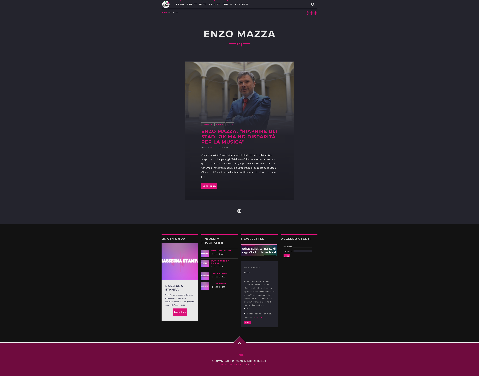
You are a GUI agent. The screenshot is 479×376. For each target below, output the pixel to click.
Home (164, 12)
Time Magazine (219, 273)
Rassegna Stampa (221, 251)
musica (220, 124)
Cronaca (208, 124)
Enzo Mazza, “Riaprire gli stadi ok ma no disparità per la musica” (239, 137)
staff (211, 147)
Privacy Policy (257, 317)
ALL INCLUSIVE (218, 283)
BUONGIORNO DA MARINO (220, 262)
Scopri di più (180, 312)
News (230, 124)
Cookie (254, 364)
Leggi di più (209, 185)
